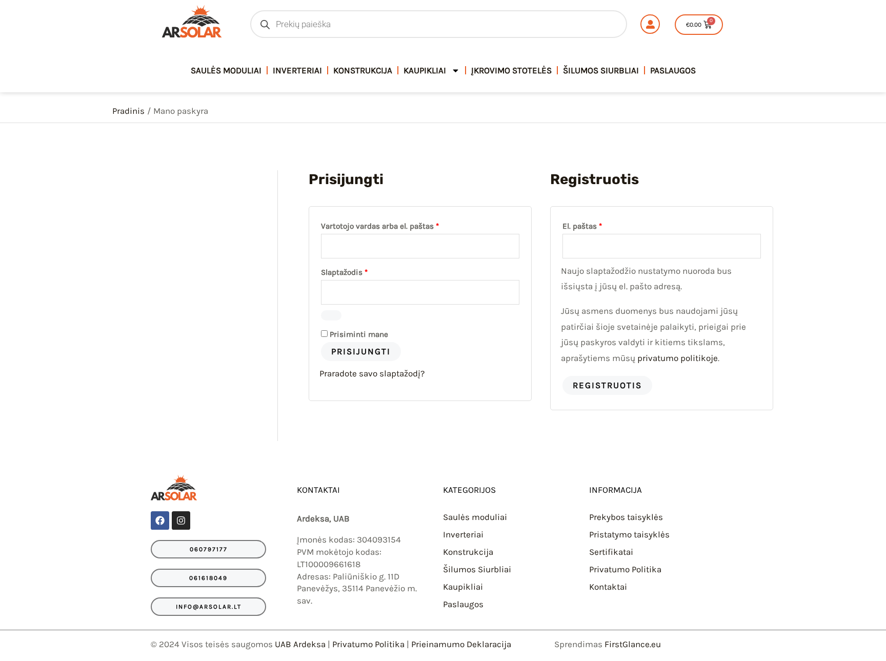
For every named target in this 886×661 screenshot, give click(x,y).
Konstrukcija (362, 70)
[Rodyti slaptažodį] (331, 315)
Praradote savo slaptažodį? (372, 373)
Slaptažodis (364, 271)
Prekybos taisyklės (626, 517)
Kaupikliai (425, 70)
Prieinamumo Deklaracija (461, 644)
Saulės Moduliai (226, 70)
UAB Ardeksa (300, 644)
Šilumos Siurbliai (601, 70)
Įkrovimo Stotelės (511, 70)
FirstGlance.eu (633, 644)
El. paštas (601, 224)
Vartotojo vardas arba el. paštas (399, 224)
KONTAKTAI (318, 490)
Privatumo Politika (625, 569)
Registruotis (607, 385)
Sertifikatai (611, 552)
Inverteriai (297, 70)
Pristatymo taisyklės (629, 534)
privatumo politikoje (677, 358)
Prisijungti (361, 351)
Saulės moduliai (475, 517)
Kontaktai (608, 587)
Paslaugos (673, 70)
